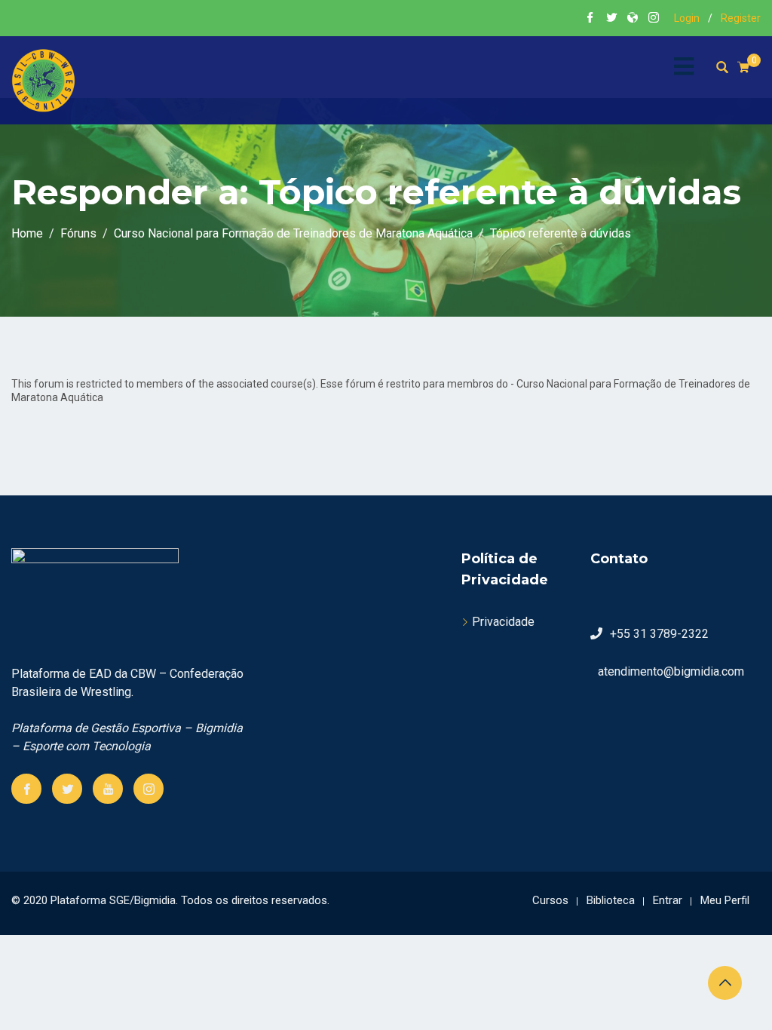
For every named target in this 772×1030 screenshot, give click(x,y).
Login (687, 18)
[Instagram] (148, 789)
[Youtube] (108, 789)
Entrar (667, 900)
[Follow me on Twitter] (611, 19)
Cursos (550, 900)
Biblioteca (611, 900)
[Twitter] (67, 789)
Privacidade (503, 622)
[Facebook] (26, 789)
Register (741, 18)
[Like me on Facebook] (590, 19)
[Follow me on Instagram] (653, 19)
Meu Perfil (724, 900)
